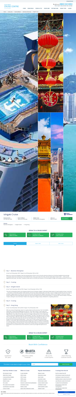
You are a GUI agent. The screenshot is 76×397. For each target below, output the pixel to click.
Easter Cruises (23, 386)
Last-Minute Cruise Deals (8, 386)
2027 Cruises (23, 377)
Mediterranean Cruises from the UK (63, 379)
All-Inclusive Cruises (7, 373)
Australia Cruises (42, 379)
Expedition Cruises (7, 379)
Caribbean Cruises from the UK (62, 377)
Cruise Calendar (24, 373)
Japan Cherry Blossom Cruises (27, 388)
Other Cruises (61, 243)
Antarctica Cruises (42, 375)
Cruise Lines (47, 8)
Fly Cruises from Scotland (8, 384)
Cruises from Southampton (62, 382)
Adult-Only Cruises (7, 375)
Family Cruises (6, 381)
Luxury (70, 8)
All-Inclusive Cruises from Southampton (61, 385)
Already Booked (70, 1)
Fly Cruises (5, 382)
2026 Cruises (23, 375)
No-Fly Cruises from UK (61, 373)
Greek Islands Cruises (43, 386)
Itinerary (15, 243)
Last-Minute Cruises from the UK (63, 381)
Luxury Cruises (6, 388)
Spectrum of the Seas (27, 11)
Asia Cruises (40, 377)
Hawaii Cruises (41, 388)
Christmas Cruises (24, 384)
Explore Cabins (38, 243)
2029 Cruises (23, 381)
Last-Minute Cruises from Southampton (61, 388)
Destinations (54, 8)
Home (24, 8)
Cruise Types (63, 8)
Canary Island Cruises (43, 382)
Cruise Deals (30, 8)
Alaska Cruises (41, 373)
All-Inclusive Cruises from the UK (63, 375)
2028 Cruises (23, 379)
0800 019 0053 (53, 219)
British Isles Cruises (42, 381)
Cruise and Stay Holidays (8, 377)
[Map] (38, 257)
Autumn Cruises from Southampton (28, 382)
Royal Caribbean (17, 11)
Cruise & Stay (38, 8)
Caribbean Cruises (42, 384)
